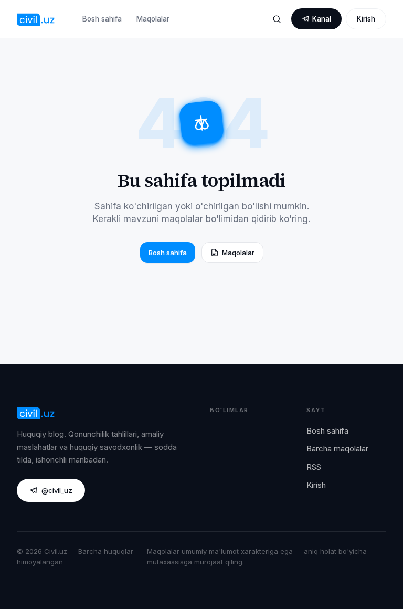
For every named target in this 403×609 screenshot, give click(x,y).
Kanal (321, 19)
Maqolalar (152, 19)
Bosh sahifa (102, 19)
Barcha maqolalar (337, 449)
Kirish (366, 19)
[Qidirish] (276, 18)
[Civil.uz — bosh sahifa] (36, 19)
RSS (313, 467)
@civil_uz (56, 490)
